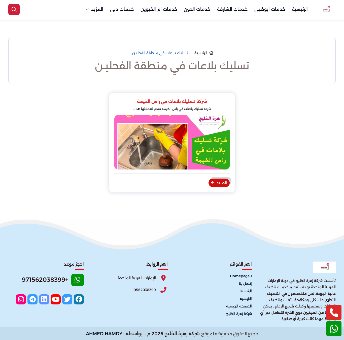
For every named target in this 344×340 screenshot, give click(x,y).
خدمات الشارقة (232, 9)
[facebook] (79, 299)
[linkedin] (44, 299)
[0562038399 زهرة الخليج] (326, 10)
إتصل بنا (245, 283)
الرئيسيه (246, 298)
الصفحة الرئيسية (239, 306)
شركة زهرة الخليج (239, 313)
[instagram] (21, 299)
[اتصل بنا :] (334, 312)
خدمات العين (197, 9)
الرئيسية (300, 9)
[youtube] (56, 299)
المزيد (97, 9)
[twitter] (67, 299)
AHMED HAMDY (104, 333)
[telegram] (32, 299)
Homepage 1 (241, 276)
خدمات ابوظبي (269, 9)
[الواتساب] (334, 328)
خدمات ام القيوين (159, 9)
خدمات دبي (122, 9)
